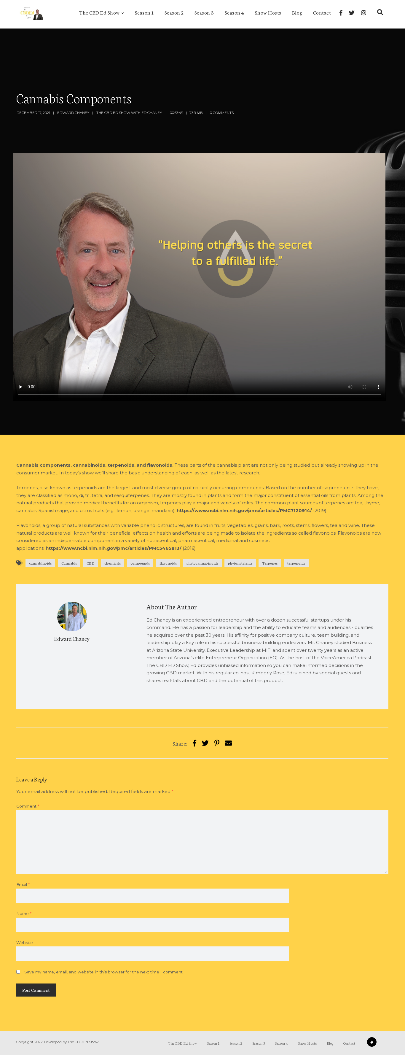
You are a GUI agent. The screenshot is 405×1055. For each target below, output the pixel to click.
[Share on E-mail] (228, 742)
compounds (140, 562)
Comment (27, 806)
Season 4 (234, 12)
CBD (91, 562)
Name (23, 913)
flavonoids (168, 562)
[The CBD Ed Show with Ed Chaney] (30, 14)
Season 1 (144, 12)
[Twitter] (352, 13)
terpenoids (296, 562)
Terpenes (270, 562)
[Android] (372, 1042)
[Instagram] (363, 13)
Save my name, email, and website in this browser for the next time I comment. (104, 972)
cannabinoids (40, 562)
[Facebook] (341, 13)
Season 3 (204, 12)
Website (24, 942)
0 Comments (222, 112)
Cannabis (69, 562)
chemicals (112, 562)
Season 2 (174, 12)
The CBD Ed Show (99, 12)
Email (23, 884)
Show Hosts (268, 12)
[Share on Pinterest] (216, 742)
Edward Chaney (73, 112)
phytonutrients (240, 562)
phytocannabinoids (202, 562)
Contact (322, 12)
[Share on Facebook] (194, 742)
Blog (297, 12)
